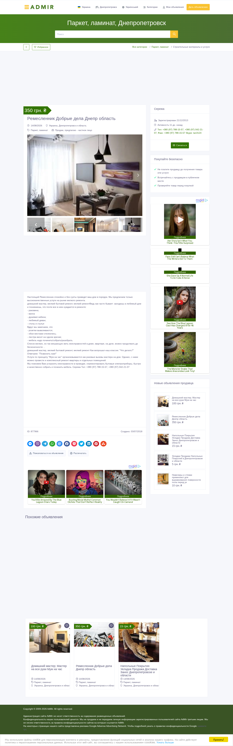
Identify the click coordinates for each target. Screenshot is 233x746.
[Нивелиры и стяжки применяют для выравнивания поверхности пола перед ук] (164, 479)
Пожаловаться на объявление (48, 453)
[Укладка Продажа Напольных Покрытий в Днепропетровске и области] (164, 460)
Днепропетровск (108, 7)
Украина (86, 7)
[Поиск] (174, 34)
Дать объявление (198, 7)
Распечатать (80, 453)
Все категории (139, 47)
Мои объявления (175, 7)
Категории (152, 7)
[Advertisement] (116, 75)
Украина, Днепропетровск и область (67, 125)
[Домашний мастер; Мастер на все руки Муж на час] (164, 401)
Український (132, 7)
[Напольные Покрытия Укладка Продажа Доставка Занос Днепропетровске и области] (164, 439)
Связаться (181, 145)
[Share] (30, 443)
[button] (31, 175)
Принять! (218, 739)
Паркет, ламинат (160, 47)
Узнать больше (165, 742)
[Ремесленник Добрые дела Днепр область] (164, 420)
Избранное (42, 47)
